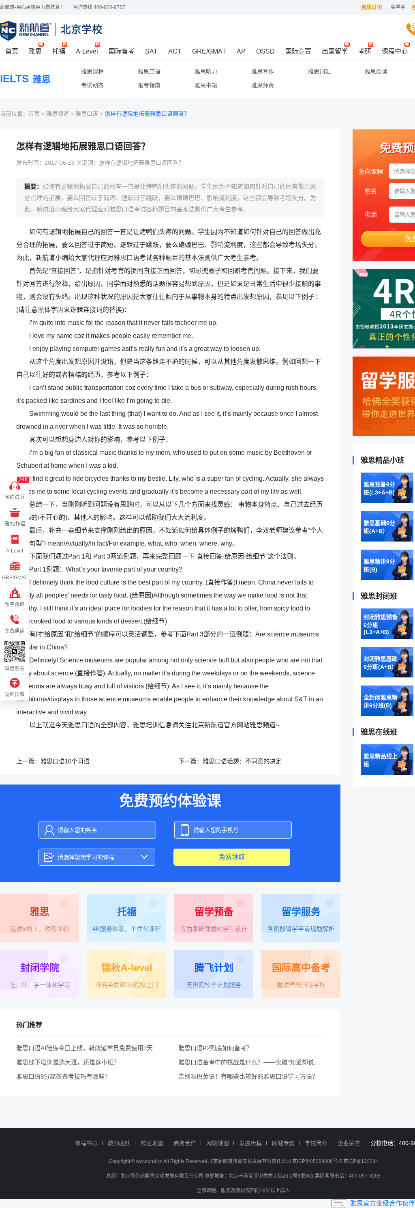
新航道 (214, 725)
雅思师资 (262, 85)
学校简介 (316, 1143)
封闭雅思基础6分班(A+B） (381, 663)
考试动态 (92, 85)
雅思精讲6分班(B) (379, 565)
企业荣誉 (349, 1143)
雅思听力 (206, 71)
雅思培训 (146, 725)
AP (241, 51)
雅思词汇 (319, 71)
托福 (58, 51)
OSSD (265, 51)
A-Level (87, 51)
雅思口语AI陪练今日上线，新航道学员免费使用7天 (84, 1048)
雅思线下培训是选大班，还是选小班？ (68, 1062)
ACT (175, 51)
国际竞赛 (298, 51)
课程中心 (395, 51)
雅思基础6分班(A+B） (379, 527)
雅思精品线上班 (381, 760)
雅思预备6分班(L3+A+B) (379, 488)
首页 (11, 51)
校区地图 (152, 1143)
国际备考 (122, 51)
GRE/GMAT (209, 51)
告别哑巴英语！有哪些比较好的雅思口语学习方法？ (248, 1076)
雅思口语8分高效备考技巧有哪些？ (63, 1076)
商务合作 (184, 1143)
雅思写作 (262, 71)
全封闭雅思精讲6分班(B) (381, 701)
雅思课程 (92, 71)
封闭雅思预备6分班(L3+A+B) (381, 624)
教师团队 (119, 1143)
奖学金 (398, 7)
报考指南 (149, 85)
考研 (364, 51)
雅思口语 (149, 71)
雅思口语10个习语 (65, 761)
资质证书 (371, 7)
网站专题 (283, 1143)
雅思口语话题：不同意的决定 (242, 761)
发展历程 (250, 1143)
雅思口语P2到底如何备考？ (215, 1048)
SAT (151, 51)
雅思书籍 (206, 85)
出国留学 (335, 51)
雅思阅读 (376, 71)
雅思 (35, 51)
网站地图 (217, 1143)
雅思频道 (57, 113)
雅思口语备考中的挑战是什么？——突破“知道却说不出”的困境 (262, 1062)
